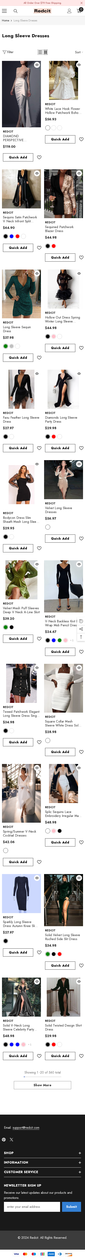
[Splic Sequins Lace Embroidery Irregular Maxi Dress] (63, 783)
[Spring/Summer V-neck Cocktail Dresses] (21, 793)
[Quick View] (37, 65)
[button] (40, 52)
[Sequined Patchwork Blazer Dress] (63, 193)
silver (11, 346)
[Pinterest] (3, 1139)
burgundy (23, 236)
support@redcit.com (26, 1127)
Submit (71, 1206)
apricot (47, 527)
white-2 (47, 127)
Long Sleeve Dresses (25, 20)
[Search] (15, 11)
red (17, 236)
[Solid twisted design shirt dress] (63, 997)
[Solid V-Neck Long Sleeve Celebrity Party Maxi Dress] (21, 997)
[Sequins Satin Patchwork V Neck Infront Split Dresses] (21, 188)
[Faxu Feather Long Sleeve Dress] (21, 389)
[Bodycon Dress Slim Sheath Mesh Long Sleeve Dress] (21, 484)
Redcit (8, 131)
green (5, 346)
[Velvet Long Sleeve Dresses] (63, 479)
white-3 (59, 127)
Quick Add (18, 157)
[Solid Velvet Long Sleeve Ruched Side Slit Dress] (63, 900)
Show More (42, 1085)
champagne (17, 346)
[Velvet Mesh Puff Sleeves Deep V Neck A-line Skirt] (21, 579)
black (5, 236)
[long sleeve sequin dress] (21, 294)
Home (5, 20)
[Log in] (69, 11)
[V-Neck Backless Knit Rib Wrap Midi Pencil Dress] (63, 586)
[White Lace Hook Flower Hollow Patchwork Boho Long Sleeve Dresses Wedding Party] (63, 80)
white (59, 336)
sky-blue (17, 1044)
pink (53, 336)
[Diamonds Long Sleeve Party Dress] (63, 389)
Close (81, 3)
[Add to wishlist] (37, 157)
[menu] (4, 11)
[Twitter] (11, 1139)
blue (11, 236)
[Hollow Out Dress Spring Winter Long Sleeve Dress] (63, 289)
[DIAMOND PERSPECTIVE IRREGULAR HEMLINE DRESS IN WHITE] (21, 94)
